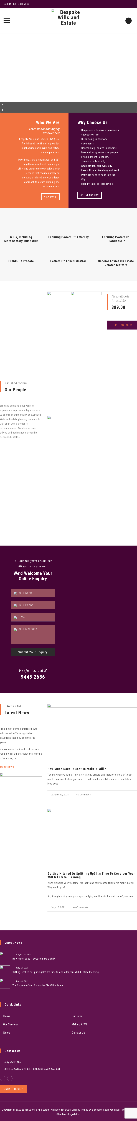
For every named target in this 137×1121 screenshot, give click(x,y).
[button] (68, 104)
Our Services (11, 1024)
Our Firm (77, 1016)
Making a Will (80, 1024)
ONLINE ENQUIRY (89, 195)
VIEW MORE (50, 196)
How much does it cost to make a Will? (76, 769)
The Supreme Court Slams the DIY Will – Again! (38, 985)
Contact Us (78, 1032)
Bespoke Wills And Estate (36, 1109)
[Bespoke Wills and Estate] (69, 20)
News (6, 1032)
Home (6, 1016)
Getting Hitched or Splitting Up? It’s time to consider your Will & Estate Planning (91, 875)
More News (7, 767)
